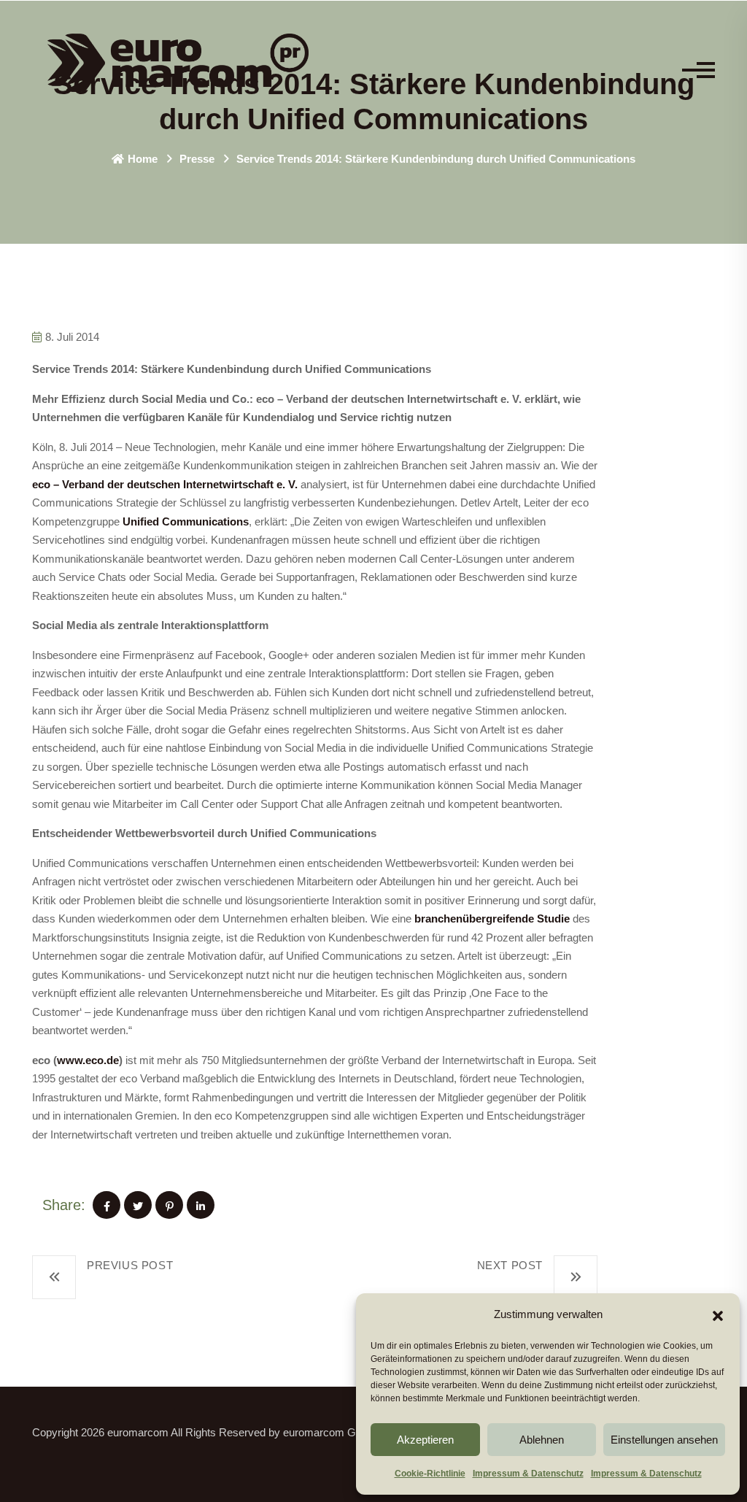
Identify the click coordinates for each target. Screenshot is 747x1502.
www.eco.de (88, 1060)
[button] (718, 1314)
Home (143, 159)
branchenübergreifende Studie (492, 918)
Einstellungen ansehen (664, 1439)
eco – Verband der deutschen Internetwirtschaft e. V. (165, 484)
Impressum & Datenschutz (528, 1473)
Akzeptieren (425, 1439)
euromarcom (138, 1432)
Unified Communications (186, 521)
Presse (196, 159)
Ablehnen (541, 1439)
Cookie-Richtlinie (430, 1473)
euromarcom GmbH (331, 1432)
